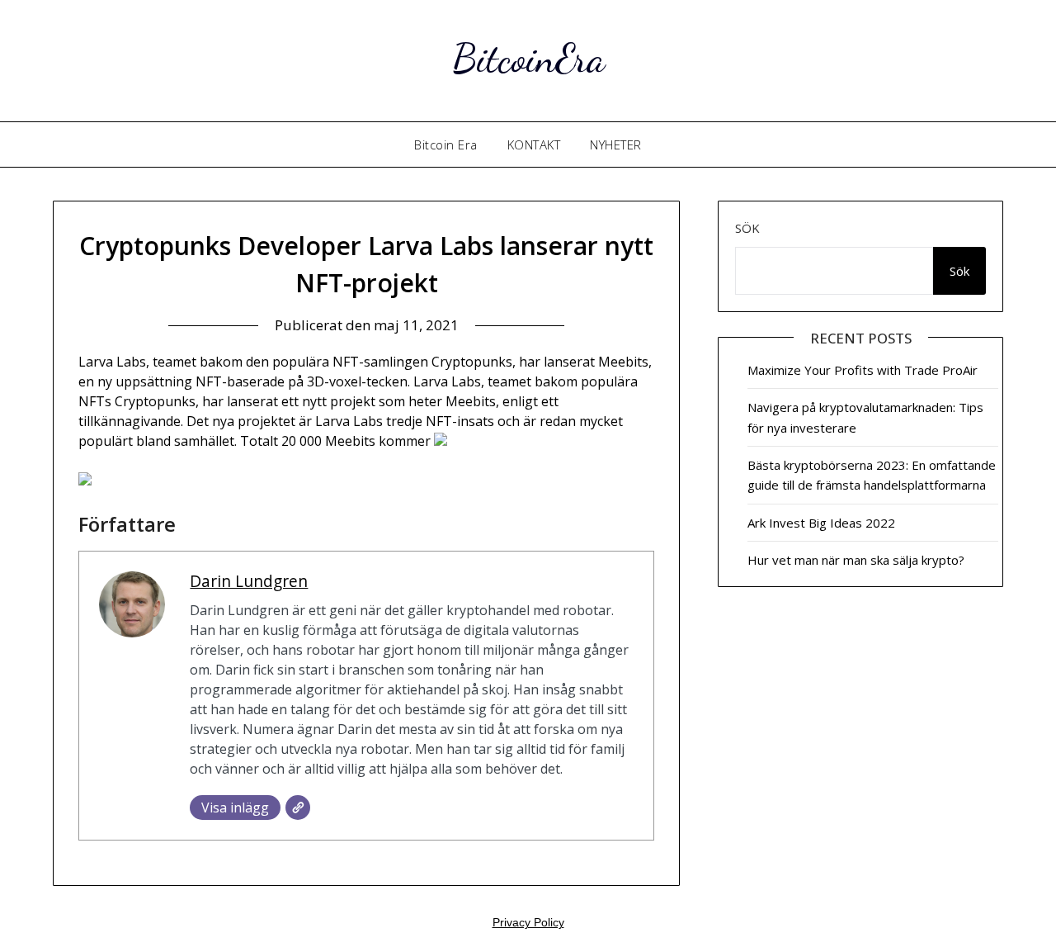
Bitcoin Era (446, 144)
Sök (747, 228)
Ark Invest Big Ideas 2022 (821, 522)
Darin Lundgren (249, 581)
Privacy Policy (528, 922)
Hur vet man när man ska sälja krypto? (855, 560)
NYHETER (616, 144)
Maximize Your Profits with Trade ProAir (862, 370)
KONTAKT (534, 144)
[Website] (297, 807)
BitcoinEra (528, 58)
